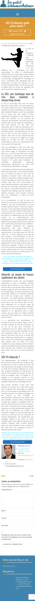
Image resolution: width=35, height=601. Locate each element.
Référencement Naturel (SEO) (18, 43)
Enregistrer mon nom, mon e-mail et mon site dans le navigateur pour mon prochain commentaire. (16, 537)
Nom (3, 511)
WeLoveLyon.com (9, 566)
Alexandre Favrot (17, 34)
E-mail (4, 518)
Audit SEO (29, 460)
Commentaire (7, 490)
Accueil (3, 43)
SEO (7, 462)
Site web (4, 525)
